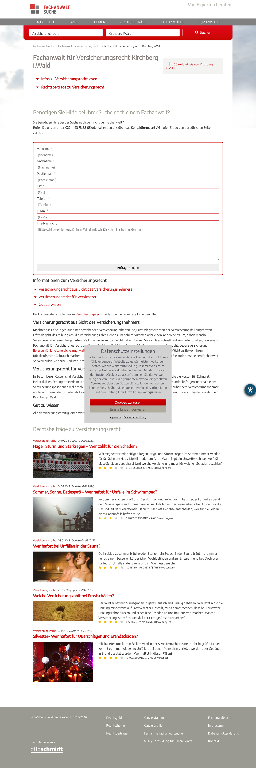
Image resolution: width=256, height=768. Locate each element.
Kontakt (213, 741)
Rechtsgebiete (116, 717)
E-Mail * (42, 211)
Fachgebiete (45, 22)
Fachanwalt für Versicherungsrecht (79, 46)
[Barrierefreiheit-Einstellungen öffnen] (250, 390)
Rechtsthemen (116, 725)
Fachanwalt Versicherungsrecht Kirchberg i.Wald (132, 46)
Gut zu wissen (50, 304)
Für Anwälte (210, 22)
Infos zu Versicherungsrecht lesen (68, 78)
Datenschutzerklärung (223, 733)
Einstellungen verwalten (128, 409)
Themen (98, 22)
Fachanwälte (172, 22)
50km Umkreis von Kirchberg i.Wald (189, 66)
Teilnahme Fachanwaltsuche (163, 733)
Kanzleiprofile (153, 725)
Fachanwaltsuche (43, 46)
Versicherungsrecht (89, 314)
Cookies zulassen (128, 402)
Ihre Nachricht (47, 223)
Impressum (216, 725)
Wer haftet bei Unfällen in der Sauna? (66, 545)
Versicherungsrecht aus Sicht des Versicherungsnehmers (85, 289)
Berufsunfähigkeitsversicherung (55, 350)
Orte (73, 22)
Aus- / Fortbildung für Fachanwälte (168, 741)
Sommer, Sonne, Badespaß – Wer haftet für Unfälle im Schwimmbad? (95, 491)
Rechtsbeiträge (133, 22)
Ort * (40, 186)
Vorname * (44, 149)
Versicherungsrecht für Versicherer (67, 296)
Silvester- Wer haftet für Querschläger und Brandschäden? (85, 636)
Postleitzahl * (46, 173)
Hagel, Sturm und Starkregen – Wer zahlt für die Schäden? (85, 446)
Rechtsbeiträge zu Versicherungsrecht (72, 87)
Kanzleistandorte (155, 717)
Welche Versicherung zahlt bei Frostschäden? (73, 595)
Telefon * (43, 198)
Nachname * (45, 161)
